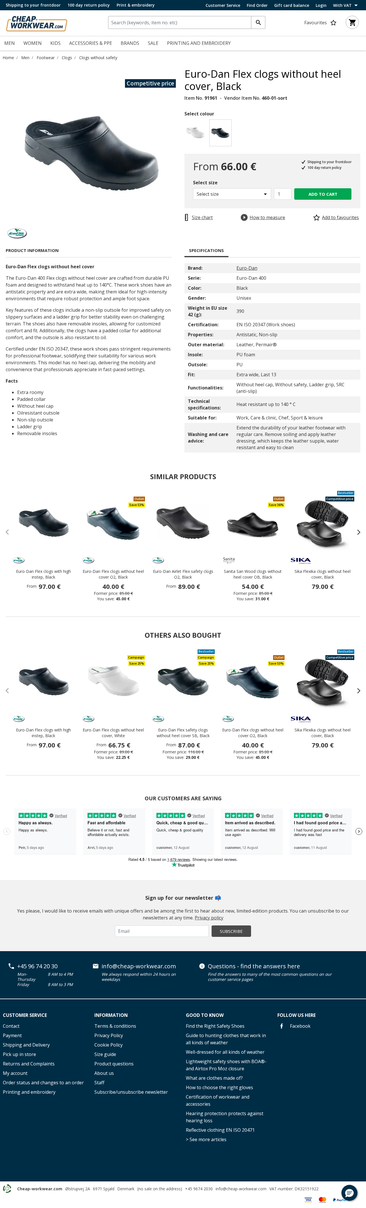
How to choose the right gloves (219, 1087)
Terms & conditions (115, 1026)
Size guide (105, 1054)
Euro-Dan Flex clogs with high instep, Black (43, 574)
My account (15, 1073)
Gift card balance (291, 5)
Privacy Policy (108, 1035)
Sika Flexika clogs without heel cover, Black (323, 574)
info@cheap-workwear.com (139, 966)
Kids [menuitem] (55, 43)
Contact (11, 1026)
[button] (349, 1193)
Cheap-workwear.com (39, 1188)
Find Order (257, 5)
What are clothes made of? (214, 1078)
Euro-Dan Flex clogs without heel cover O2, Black (113, 574)
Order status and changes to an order (43, 1082)
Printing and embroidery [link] (199, 43)
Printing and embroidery (29, 1092)
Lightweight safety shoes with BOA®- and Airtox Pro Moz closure (226, 1065)
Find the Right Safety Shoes (215, 1026)
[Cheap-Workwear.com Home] (36, 22)
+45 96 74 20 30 (37, 966)
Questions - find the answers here (254, 966)
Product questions (114, 1064)
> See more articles (206, 1139)
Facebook (300, 1026)
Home (8, 57)
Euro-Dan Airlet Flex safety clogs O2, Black (183, 574)
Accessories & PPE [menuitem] (90, 43)
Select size (205, 182)
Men (25, 57)
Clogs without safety (98, 57)
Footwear (46, 57)
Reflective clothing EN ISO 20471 (220, 1130)
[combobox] (186, 22)
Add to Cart (323, 194)
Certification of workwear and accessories (217, 1100)
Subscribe (231, 931)
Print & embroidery (136, 5)
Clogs (67, 57)
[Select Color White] (196, 134)
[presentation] (356, 532)
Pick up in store (19, 1054)
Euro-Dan (246, 268)
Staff (99, 1082)
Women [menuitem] (32, 43)
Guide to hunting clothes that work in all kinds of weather (226, 1039)
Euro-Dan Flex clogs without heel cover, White (113, 732)
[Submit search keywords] (258, 22)
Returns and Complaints (29, 1064)
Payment (12, 1035)
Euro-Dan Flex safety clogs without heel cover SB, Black (183, 732)
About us (104, 1073)
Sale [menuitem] (153, 43)
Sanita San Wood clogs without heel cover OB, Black (253, 574)
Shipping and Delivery (26, 1045)
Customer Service (223, 5)
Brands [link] (130, 43)
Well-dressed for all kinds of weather (225, 1052)
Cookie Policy (108, 1045)
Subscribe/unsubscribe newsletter (131, 1092)
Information (111, 1015)
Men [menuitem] (9, 43)
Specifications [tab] (206, 250)
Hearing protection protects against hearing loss (224, 1117)
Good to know (205, 1015)
